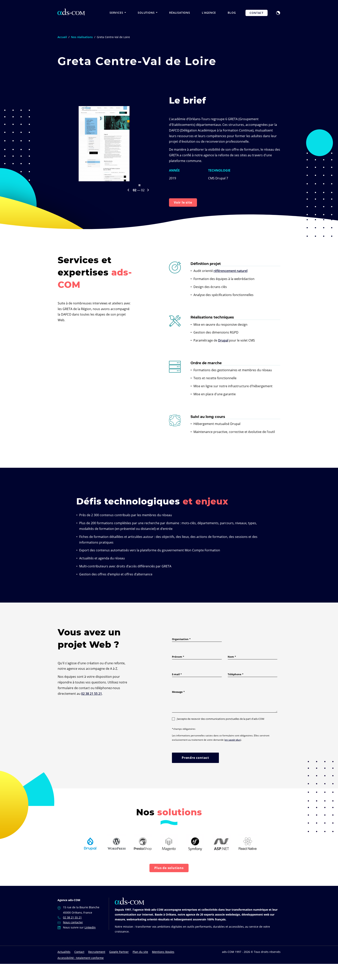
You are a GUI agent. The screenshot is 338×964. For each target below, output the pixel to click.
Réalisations (179, 12)
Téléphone (234, 674)
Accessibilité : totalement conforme (81, 958)
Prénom (177, 656)
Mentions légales (163, 952)
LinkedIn (90, 927)
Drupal (223, 340)
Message (177, 692)
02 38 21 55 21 (91, 693)
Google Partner (119, 952)
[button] (278, 12)
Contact (256, 13)
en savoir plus (232, 739)
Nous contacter (73, 922)
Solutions (147, 12)
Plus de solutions (169, 868)
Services (117, 12)
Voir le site (183, 202)
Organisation (180, 639)
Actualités (64, 952)
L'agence (209, 12)
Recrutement (96, 952)
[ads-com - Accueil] (71, 12)
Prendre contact (195, 758)
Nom (231, 656)
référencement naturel (230, 271)
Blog (232, 12)
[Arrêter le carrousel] (139, 185)
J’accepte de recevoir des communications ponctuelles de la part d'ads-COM (220, 719)
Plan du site (140, 952)
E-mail (176, 674)
